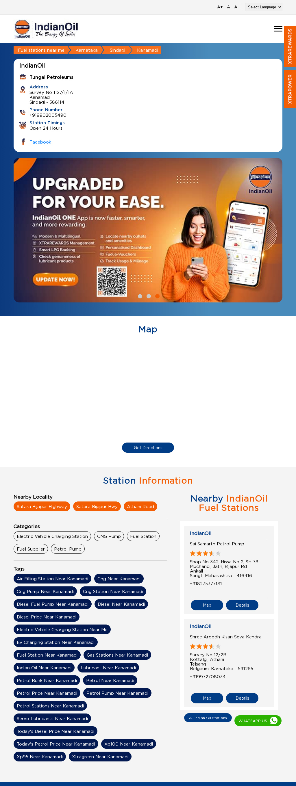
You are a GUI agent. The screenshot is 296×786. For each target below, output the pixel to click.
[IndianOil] (46, 29)
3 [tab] (156, 295)
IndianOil (201, 533)
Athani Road (140, 506)
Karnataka (86, 50)
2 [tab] (148, 295)
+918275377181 (206, 583)
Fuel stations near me (41, 50)
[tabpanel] (148, 230)
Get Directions (148, 447)
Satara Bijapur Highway (42, 506)
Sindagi (117, 50)
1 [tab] (139, 295)
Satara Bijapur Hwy (97, 506)
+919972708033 (207, 676)
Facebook (40, 142)
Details (242, 605)
